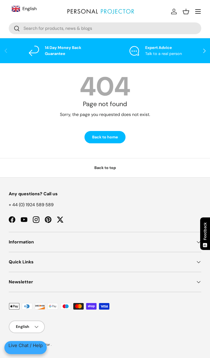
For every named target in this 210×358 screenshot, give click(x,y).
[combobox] (105, 28)
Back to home (105, 137)
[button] (186, 11)
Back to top (105, 167)
